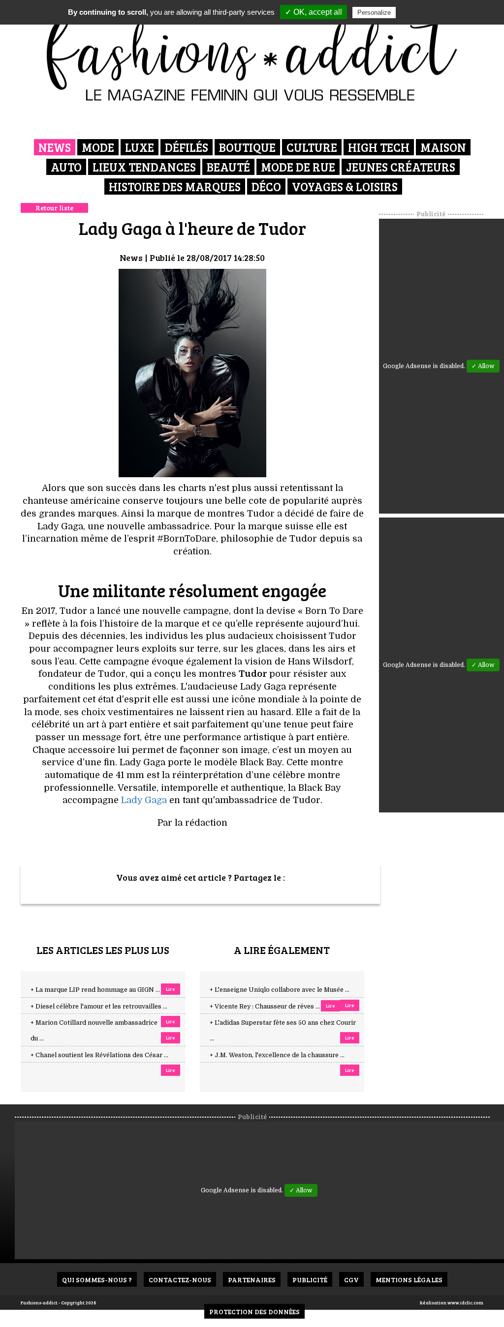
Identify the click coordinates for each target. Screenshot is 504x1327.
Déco (266, 186)
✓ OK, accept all (313, 12)
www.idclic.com (465, 1302)
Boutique (247, 147)
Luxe (139, 147)
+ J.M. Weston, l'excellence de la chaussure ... (277, 1055)
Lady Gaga (144, 800)
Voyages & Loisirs (345, 186)
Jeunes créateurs (400, 167)
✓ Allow (483, 366)
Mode (98, 147)
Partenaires (252, 1279)
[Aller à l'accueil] (252, 54)
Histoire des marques (175, 186)
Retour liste (54, 207)
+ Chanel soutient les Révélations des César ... (99, 1055)
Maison (443, 147)
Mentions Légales (409, 1279)
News (54, 147)
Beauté (228, 167)
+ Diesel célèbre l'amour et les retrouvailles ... (99, 1006)
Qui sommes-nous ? (97, 1279)
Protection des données (254, 1311)
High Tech (379, 147)
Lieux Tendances (144, 167)
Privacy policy (422, 12)
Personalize (374, 12)
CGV (351, 1279)
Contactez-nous (180, 1279)
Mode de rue (298, 167)
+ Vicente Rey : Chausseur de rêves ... (265, 1006)
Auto (66, 167)
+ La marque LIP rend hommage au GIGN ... (95, 989)
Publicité (309, 1279)
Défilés (186, 147)
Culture (311, 147)
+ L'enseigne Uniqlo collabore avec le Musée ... (279, 989)
